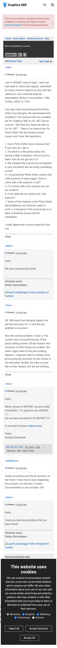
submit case (35, 425)
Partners (39, 617)
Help (47, 38)
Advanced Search (35, 38)
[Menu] (52, 5)
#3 (6, 312)
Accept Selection (38, 628)
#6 (6, 504)
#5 (6, 468)
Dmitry (9, 246)
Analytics (30, 614)
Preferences (24, 617)
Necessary (15, 614)
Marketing (45, 614)
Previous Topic (14, 61)
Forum (8, 38)
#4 (6, 391)
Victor (8, 384)
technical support (13, 25)
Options (10, 54)
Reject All (14, 628)
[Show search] (45, 5)
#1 (6, 74)
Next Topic (44, 61)
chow (8, 67)
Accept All (29, 637)
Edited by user (15, 447)
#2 (6, 253)
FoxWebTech (11, 461)
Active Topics (19, 38)
